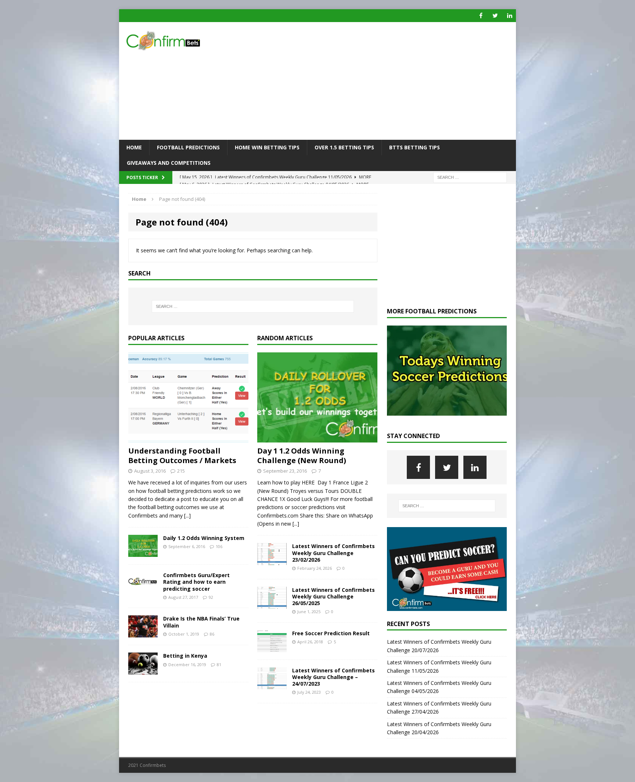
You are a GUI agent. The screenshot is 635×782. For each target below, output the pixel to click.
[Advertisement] (382, 80)
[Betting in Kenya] (143, 670)
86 (212, 634)
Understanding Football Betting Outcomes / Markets (182, 455)
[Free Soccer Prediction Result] (272, 647)
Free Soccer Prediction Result (331, 633)
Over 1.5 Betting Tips (344, 147)
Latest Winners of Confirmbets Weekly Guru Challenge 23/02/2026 (333, 553)
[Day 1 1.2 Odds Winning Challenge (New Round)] (317, 438)
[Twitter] (495, 15)
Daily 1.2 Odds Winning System (203, 537)
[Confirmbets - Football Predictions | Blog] (182, 40)
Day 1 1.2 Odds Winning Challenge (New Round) (301, 455)
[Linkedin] (509, 15)
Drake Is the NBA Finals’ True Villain (201, 622)
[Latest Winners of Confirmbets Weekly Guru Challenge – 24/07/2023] (272, 684)
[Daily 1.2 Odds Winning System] (143, 552)
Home (134, 147)
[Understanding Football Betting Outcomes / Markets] (188, 438)
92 (211, 597)
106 (219, 546)
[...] (187, 515)
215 (181, 471)
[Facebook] (480, 15)
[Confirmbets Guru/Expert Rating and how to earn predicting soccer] (143, 589)
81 (219, 664)
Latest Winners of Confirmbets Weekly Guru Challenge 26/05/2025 (333, 596)
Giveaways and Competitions (169, 162)
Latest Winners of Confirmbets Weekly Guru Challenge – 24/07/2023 (333, 677)
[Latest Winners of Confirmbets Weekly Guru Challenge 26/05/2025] (272, 604)
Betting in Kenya (185, 655)
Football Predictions (188, 147)
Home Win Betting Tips (267, 147)
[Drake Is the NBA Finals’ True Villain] (143, 633)
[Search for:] (470, 176)
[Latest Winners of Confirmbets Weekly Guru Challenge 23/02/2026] (272, 560)
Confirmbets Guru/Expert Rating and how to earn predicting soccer (196, 582)
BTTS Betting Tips (414, 147)
